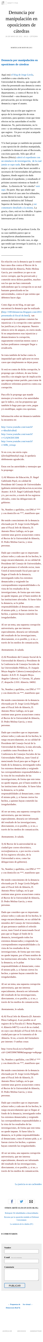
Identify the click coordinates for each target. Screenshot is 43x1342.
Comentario (9, 1267)
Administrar (36, 1331)
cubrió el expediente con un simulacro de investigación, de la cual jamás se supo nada (21, 161)
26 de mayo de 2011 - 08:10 (16, 36)
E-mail (13, 1257)
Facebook (12, 1201)
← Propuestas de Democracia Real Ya (13, 1306)
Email (31, 1201)
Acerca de (7, 1331)
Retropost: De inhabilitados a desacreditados (21, 1213)
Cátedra (34, 36)
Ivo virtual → (28, 1304)
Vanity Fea (12, 3)
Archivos (21, 1331)
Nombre (7, 1248)
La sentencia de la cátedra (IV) (21, 1224)
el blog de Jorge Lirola (22, 74)
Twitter (21, 1201)
